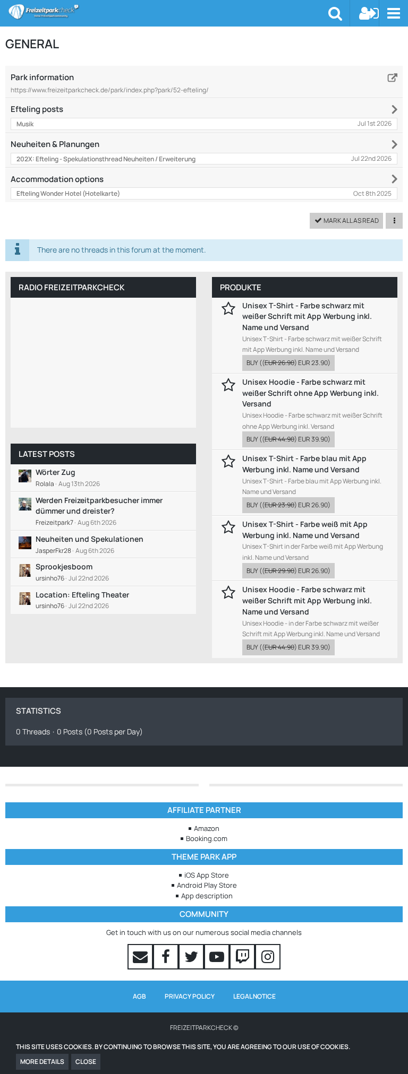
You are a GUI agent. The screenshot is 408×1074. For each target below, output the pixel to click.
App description (207, 895)
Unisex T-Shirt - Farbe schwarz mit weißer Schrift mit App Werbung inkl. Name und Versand (307, 316)
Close (85, 1061)
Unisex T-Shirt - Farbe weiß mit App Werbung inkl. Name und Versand (305, 529)
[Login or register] (369, 13)
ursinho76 (50, 578)
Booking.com (206, 838)
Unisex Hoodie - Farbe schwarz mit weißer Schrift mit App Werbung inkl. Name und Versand (307, 600)
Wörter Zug (55, 472)
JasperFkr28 (53, 550)
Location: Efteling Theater (82, 595)
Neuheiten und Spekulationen (89, 539)
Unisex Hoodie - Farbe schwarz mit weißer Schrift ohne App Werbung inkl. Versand (310, 393)
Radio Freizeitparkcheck (71, 287)
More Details (42, 1061)
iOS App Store (206, 875)
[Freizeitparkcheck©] (168, 12)
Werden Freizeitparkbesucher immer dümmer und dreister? (99, 505)
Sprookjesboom (64, 566)
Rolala (45, 483)
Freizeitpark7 (54, 522)
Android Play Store (207, 885)
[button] (393, 13)
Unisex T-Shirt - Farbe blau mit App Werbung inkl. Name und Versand (304, 463)
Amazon (206, 828)
